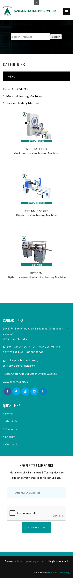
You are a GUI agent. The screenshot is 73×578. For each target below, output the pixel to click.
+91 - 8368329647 (32, 352)
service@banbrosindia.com (19, 365)
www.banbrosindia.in (15, 381)
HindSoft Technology (58, 572)
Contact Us (12, 444)
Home (6, 89)
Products (11, 429)
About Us (11, 421)
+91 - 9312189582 (18, 347)
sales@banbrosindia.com (22, 360)
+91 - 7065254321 (43, 347)
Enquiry (10, 436)
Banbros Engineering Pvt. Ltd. (29, 561)
